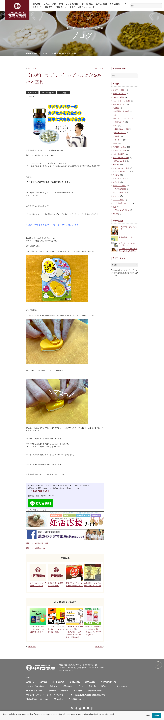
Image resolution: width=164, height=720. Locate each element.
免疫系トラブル (120, 133)
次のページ (99, 68)
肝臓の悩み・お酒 (121, 129)
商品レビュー (106, 686)
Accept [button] (156, 715)
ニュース (116, 196)
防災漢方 (48, 7)
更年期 (116, 136)
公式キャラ (37, 7)
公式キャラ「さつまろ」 (35, 686)
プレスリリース (118, 200)
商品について (32, 93)
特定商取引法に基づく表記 (38, 699)
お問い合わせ (61, 7)
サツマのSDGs (122, 686)
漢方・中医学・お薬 (120, 158)
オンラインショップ (86, 7)
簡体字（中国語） (119, 90)
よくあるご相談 (72, 4)
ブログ (72, 7)
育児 (114, 207)
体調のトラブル (118, 104)
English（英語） (119, 97)
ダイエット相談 (49, 4)
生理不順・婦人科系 (121, 111)
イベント (116, 182)
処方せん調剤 (101, 4)
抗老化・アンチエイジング (124, 118)
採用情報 (79, 691)
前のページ (32, 68)
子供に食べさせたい (121, 210)
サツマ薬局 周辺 (119, 178)
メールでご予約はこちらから (38, 491)
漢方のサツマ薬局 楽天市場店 (37, 543)
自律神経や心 (119, 122)
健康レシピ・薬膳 (119, 151)
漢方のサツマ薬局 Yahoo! (35, 548)
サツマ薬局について (118, 4)
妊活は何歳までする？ (127, 237)
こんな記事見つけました (122, 203)
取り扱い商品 (87, 4)
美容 (116, 143)
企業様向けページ (77, 699)
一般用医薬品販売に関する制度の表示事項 (89, 695)
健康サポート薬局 (95, 691)
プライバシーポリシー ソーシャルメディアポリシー (45, 695)
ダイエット (118, 140)
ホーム (28, 677)
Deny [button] (148, 715)
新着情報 (52, 691)
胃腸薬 (116, 108)
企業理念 (59, 699)
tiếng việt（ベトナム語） (122, 101)
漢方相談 (36, 4)
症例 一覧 (92, 686)
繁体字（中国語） (119, 94)
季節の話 (116, 165)
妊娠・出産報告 (118, 154)
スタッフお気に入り (121, 171)
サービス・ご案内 (119, 186)
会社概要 (64, 691)
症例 (61, 4)
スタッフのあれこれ (47, 93)
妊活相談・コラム (119, 147)
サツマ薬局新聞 (120, 189)
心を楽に (116, 175)
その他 (63, 93)
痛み (116, 126)
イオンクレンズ (120, 192)
